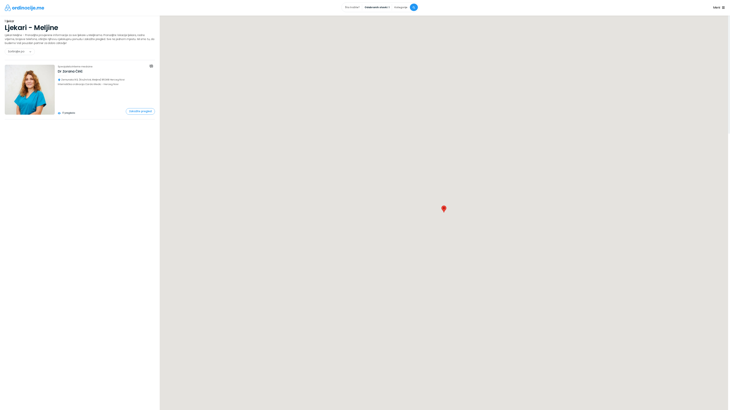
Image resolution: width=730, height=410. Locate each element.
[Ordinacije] (24, 8)
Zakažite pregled (140, 111)
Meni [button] (717, 7)
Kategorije (400, 7)
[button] (443, 209)
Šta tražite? (352, 7)
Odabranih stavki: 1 (377, 7)
